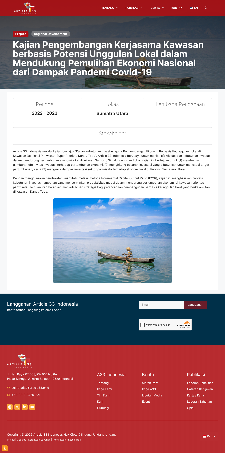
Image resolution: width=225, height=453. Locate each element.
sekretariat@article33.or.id (30, 387)
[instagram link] (10, 407)
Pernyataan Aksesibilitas (67, 439)
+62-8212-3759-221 (26, 395)
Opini (190, 408)
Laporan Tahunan (199, 401)
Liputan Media (152, 395)
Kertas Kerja (195, 395)
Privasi (11, 439)
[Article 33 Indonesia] (25, 8)
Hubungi (103, 408)
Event (146, 401)
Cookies (21, 439)
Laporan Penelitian (200, 383)
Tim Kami (103, 395)
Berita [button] (155, 7)
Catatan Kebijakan (200, 389)
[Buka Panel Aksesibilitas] (5, 448)
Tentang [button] (107, 7)
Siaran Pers (150, 383)
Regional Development (50, 34)
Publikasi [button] (132, 7)
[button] (206, 8)
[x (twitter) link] (17, 407)
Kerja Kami (104, 389)
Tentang (103, 383)
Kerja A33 (149, 389)
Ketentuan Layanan (39, 439)
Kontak (176, 7)
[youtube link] (32, 407)
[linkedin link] (25, 407)
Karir (100, 401)
